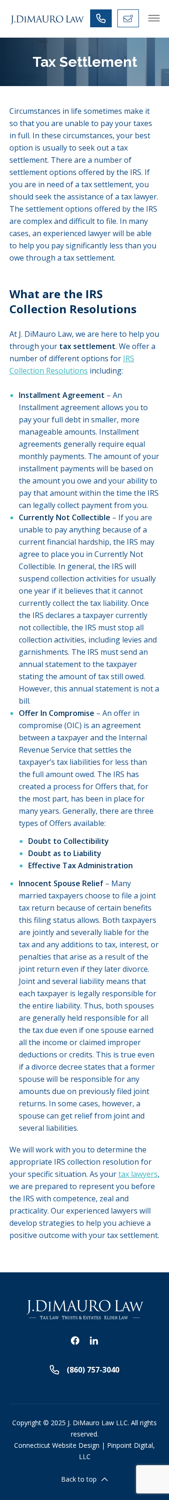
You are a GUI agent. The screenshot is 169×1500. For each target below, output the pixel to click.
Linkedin (93, 1340)
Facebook (75, 1340)
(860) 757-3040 (93, 1370)
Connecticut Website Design (57, 1445)
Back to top (79, 1479)
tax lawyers (138, 1174)
